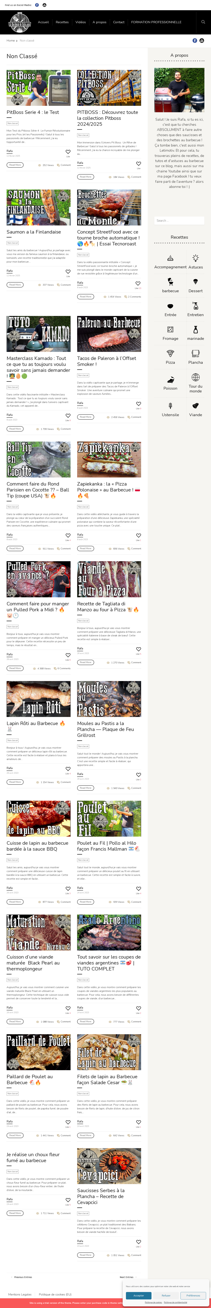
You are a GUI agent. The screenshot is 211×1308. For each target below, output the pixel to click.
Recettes (62, 22)
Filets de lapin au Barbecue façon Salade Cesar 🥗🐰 (107, 1079)
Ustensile (170, 414)
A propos (99, 22)
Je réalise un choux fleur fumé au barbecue (33, 1157)
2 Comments (134, 296)
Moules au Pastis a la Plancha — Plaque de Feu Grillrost (105, 729)
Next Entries (126, 1277)
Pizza (170, 362)
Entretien (195, 314)
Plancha (195, 362)
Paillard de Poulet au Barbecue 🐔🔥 (30, 1079)
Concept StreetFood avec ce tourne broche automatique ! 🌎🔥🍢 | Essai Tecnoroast (108, 238)
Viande (195, 414)
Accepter (139, 1295)
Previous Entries (23, 1277)
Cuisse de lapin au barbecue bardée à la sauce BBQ (37, 846)
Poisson (170, 388)
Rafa (10, 151)
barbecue (170, 291)
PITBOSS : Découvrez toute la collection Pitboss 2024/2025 (107, 118)
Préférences (193, 1295)
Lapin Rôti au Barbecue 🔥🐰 (36, 726)
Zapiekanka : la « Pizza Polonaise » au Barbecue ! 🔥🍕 (106, 490)
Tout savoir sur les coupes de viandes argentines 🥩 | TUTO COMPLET (109, 963)
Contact (118, 22)
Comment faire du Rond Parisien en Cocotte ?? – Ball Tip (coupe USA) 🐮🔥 (38, 490)
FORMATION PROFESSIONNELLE (156, 22)
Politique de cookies (153, 1302)
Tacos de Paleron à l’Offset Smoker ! (106, 361)
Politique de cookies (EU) (55, 1294)
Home (11, 41)
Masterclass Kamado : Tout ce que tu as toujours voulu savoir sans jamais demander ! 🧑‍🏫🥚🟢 (38, 367)
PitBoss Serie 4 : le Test (33, 112)
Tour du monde (195, 389)
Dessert (196, 291)
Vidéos (80, 22)
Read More (15, 164)
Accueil (43, 22)
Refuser (166, 1295)
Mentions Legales (19, 1294)
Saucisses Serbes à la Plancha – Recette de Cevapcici (101, 1196)
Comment (65, 165)
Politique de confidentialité (175, 1302)
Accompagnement (170, 267)
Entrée (170, 314)
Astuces (195, 267)
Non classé (13, 123)
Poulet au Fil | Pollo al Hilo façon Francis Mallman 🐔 (108, 846)
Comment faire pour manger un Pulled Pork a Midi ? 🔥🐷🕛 (38, 609)
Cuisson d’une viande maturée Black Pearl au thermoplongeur (33, 963)
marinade (195, 338)
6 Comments (64, 668)
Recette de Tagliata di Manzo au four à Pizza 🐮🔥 (108, 606)
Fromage (170, 338)
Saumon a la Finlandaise (34, 232)
